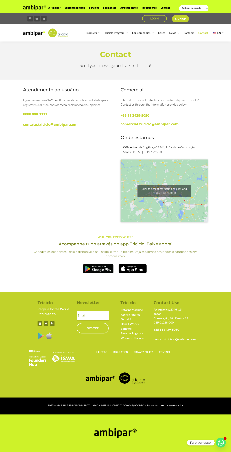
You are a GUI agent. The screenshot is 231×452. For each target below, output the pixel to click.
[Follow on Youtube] (37, 18)
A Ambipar (54, 8)
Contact (165, 8)
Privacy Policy (143, 352)
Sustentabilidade (75, 8)
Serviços (94, 8)
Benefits (126, 328)
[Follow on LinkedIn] (44, 18)
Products (91, 32)
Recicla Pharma (130, 314)
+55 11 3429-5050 (135, 115)
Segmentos (109, 8)
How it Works (130, 324)
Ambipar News (129, 8)
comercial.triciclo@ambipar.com (150, 124)
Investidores (149, 8)
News (172, 32)
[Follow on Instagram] (30, 18)
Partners (189, 32)
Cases (161, 32)
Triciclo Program (114, 32)
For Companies (141, 32)
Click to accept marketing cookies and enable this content (164, 191)
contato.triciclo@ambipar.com (50, 124)
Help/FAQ (101, 352)
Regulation (120, 352)
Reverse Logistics (132, 333)
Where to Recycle (132, 338)
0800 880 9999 (35, 114)
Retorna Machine (132, 309)
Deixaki (126, 319)
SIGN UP (180, 18)
